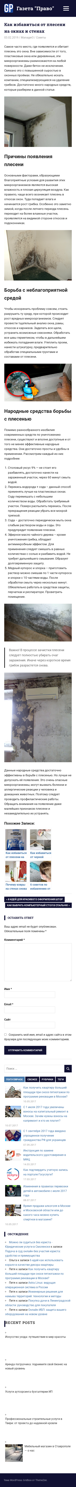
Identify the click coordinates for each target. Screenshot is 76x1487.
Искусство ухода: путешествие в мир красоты (35, 1336)
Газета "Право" (35, 8)
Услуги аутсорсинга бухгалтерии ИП (28, 1391)
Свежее (32, 1079)
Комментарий (14, 939)
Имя (8, 989)
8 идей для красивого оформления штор (35, 900)
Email (8, 1004)
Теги (61, 1079)
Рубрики (47, 1079)
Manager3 (27, 37)
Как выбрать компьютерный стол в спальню (37, 906)
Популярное (14, 1079)
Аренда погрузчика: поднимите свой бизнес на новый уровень (36, 1366)
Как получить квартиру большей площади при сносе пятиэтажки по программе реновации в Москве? (46, 1092)
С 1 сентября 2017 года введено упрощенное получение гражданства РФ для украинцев (44, 1135)
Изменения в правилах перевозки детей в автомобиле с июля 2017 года (45, 1191)
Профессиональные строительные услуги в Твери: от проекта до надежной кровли (33, 1421)
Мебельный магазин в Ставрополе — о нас (48, 1448)
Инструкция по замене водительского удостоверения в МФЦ (44, 1155)
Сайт (7, 1019)
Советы (41, 37)
